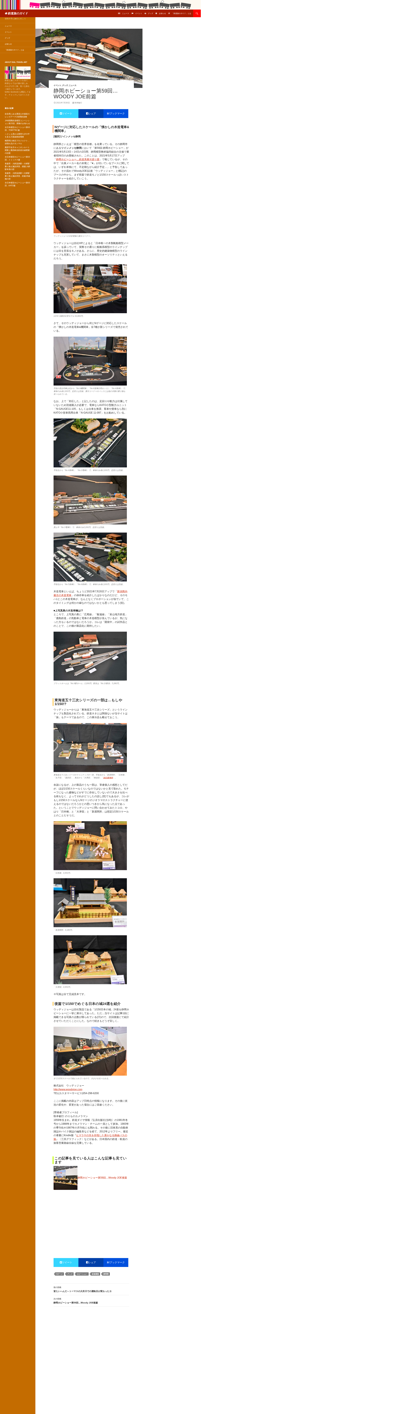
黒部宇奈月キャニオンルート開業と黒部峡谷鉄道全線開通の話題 (17, 150)
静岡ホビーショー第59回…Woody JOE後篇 (76, 1301)
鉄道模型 (95, 1274)
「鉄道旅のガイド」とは (181, 13)
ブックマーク (117, 113)
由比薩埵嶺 (108, 778)
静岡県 (106, 1274)
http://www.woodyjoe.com (68, 1089)
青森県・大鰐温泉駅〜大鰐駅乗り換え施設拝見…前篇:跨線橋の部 (17, 176)
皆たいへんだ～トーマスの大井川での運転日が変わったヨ (83, 1289)
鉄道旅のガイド (18, 13)
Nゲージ (59, 1274)
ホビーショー (82, 1274)
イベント (138, 13)
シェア (92, 113)
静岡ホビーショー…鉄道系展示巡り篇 (77, 159)
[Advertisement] (91, 1216)
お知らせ (162, 13)
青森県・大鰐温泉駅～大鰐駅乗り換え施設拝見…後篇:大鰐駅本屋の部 (17, 166)
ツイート (67, 113)
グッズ (150, 13)
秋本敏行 (78, 103)
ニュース (125, 13)
